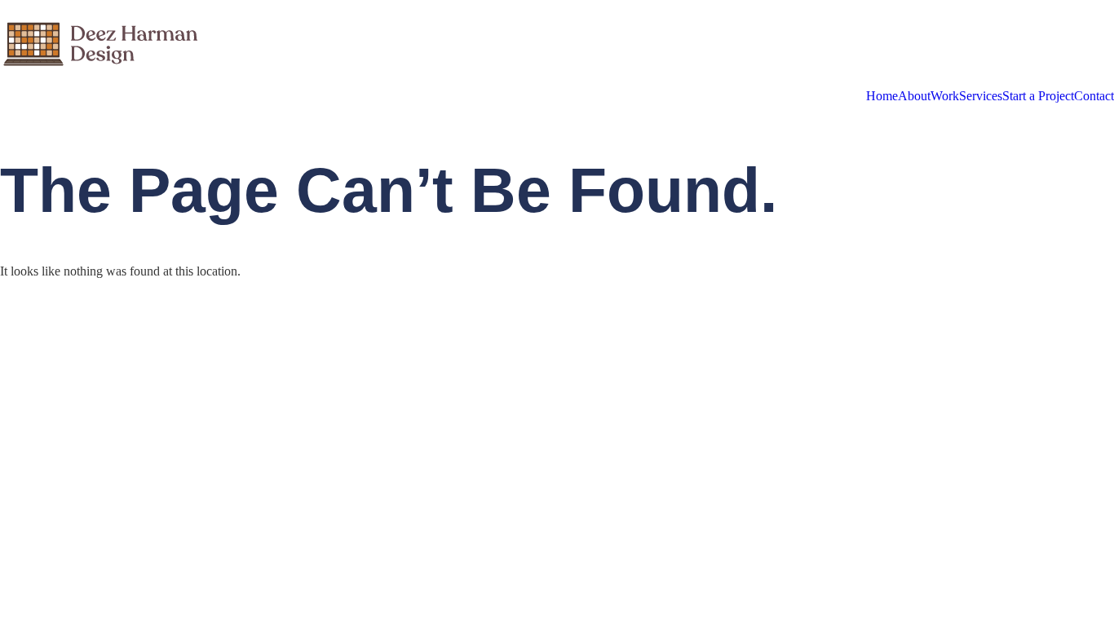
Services (980, 96)
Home (882, 96)
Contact (1094, 96)
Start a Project (1038, 96)
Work (945, 96)
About (914, 96)
